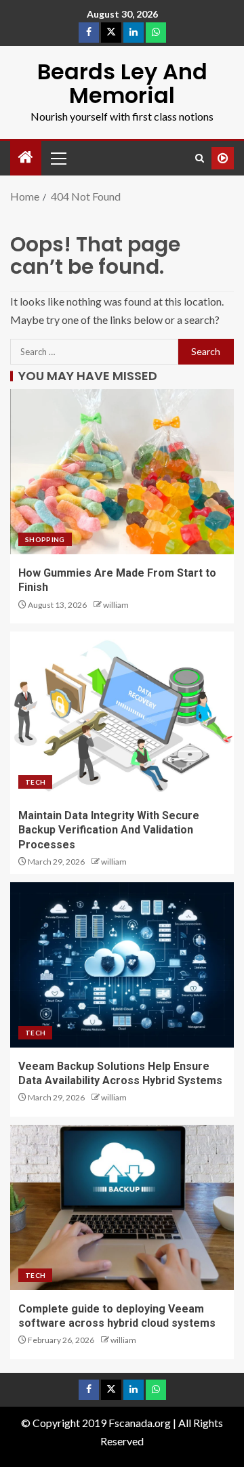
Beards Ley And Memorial (122, 83)
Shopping (45, 539)
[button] (57, 158)
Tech (35, 782)
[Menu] (57, 158)
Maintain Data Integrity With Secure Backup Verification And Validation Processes (108, 830)
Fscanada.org (140, 1422)
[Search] (199, 158)
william (116, 605)
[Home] (25, 157)
